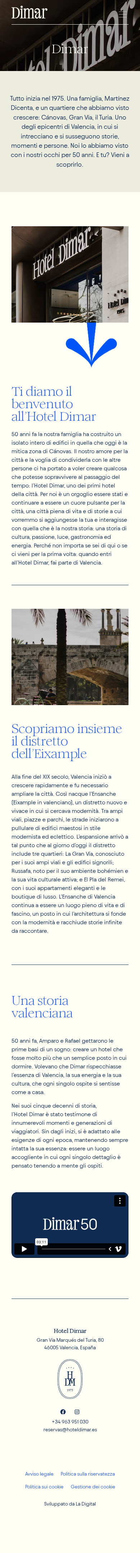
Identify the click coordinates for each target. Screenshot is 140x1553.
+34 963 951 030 (70, 1422)
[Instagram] (77, 1412)
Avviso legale (39, 1474)
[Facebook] (63, 1412)
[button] (123, 14)
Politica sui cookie (44, 1486)
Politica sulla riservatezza (88, 1474)
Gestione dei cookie (93, 1486)
